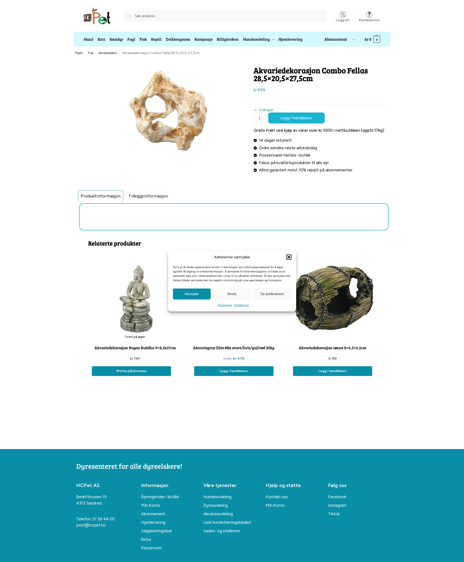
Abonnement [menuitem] (153, 513)
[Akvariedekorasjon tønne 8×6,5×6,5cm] (332, 297)
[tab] (100, 196)
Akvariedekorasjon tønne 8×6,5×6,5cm (332, 347)
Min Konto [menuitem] (150, 505)
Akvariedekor (107, 53)
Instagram (337, 505)
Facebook (337, 496)
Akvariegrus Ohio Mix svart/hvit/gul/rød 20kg (234, 347)
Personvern (225, 305)
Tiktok (334, 513)
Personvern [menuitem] (151, 547)
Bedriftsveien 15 (91, 496)
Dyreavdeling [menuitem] (215, 505)
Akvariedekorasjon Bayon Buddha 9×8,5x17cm (135, 347)
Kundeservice (369, 20)
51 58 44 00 (103, 518)
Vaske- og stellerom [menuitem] (221, 530)
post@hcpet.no (91, 525)
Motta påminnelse (131, 371)
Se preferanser (272, 294)
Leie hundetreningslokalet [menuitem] (227, 522)
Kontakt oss (241, 305)
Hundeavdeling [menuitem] (217, 496)
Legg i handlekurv (296, 117)
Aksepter (192, 294)
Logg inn (343, 20)
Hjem (79, 53)
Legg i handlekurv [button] (233, 371)
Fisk (90, 53)
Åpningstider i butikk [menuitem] (160, 496)
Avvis (232, 294)
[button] (288, 257)
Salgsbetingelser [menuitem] (156, 530)
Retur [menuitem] (146, 539)
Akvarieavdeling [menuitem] (218, 513)
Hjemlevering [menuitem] (153, 522)
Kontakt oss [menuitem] (277, 496)
